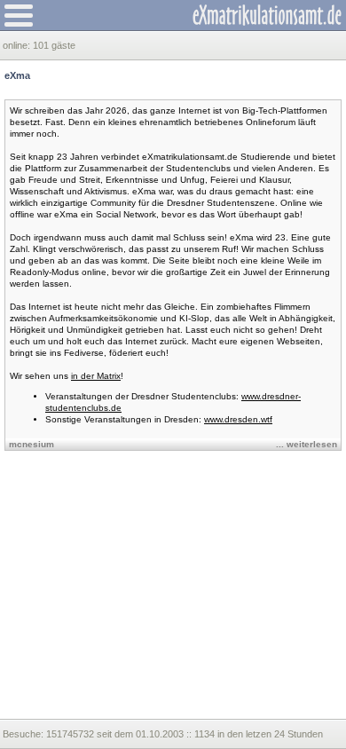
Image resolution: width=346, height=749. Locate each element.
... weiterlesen (306, 444)
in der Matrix (96, 376)
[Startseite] (267, 15)
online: (18, 45)
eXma (17, 75)
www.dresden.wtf (238, 419)
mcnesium (31, 444)
